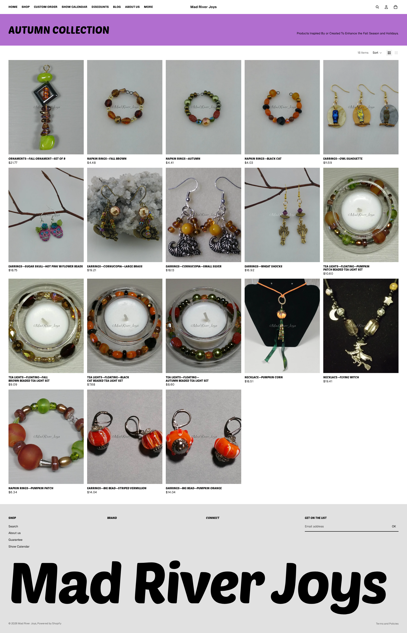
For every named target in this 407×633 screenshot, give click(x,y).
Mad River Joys (27, 623)
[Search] (377, 7)
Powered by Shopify (49, 623)
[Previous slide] (14, 107)
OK (394, 526)
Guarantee (15, 540)
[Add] (77, 148)
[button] (377, 52)
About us (14, 533)
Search (13, 526)
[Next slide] (77, 107)
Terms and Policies (387, 623)
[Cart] (395, 7)
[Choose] (392, 148)
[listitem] (148, 7)
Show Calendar (18, 546)
